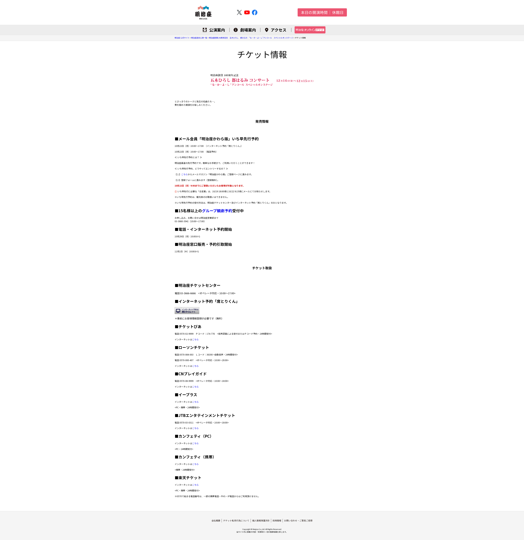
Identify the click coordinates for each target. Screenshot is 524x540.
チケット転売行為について (236, 520)
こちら (184, 174)
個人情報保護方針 (261, 520)
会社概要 (216, 520)
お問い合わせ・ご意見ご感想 (298, 520)
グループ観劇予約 (217, 210)
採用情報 (277, 520)
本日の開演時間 (314, 12)
